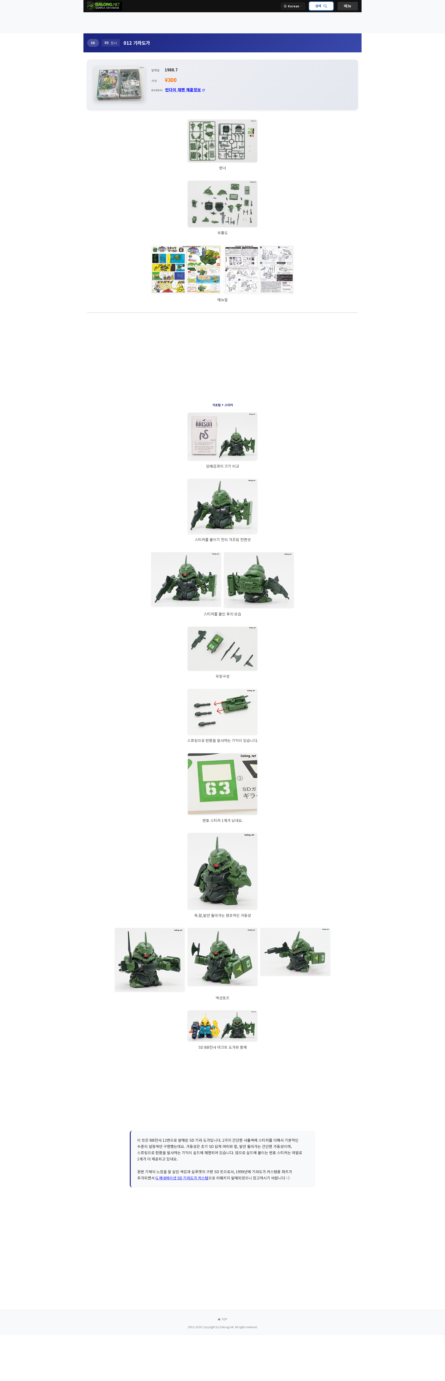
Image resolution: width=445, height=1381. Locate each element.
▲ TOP (222, 1319)
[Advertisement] (222, 23)
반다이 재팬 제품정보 (183, 89)
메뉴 (347, 6)
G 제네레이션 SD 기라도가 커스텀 (182, 1178)
